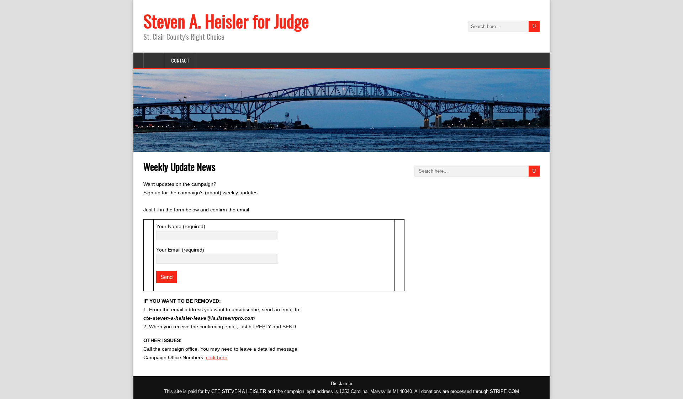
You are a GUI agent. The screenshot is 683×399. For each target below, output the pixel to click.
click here (216, 357)
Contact (180, 60)
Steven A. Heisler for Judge (226, 20)
